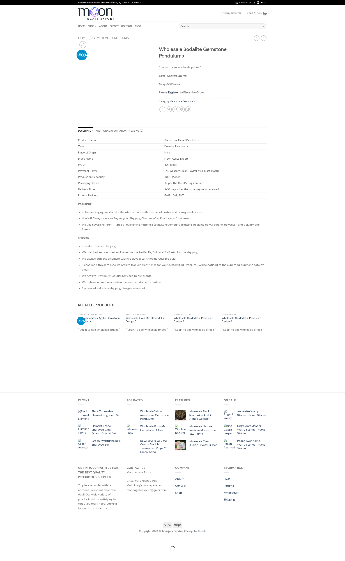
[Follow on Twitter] (262, 2)
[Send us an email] (265, 2)
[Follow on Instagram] (258, 2)
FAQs (227, 479)
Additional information (111, 130)
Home (81, 26)
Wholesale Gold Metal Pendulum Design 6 (241, 319)
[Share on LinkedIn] (188, 109)
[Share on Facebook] (162, 109)
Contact (126, 26)
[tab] (85, 130)
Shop (91, 26)
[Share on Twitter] (169, 109)
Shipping (229, 499)
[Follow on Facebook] (255, 2)
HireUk (202, 531)
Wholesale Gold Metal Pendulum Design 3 (193, 319)
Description (85, 130)
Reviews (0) (136, 130)
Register (173, 92)
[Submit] (263, 26)
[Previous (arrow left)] (3, 554)
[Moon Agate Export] (96, 13)
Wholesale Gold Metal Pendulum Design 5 (145, 319)
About (103, 26)
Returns (229, 486)
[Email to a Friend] (175, 109)
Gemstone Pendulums (110, 38)
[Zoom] (82, 44)
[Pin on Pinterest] (182, 109)
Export (114, 26)
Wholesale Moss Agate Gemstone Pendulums (99, 319)
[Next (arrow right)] (14, 554)
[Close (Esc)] (3, 539)
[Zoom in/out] (14, 539)
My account (232, 493)
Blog (138, 26)
